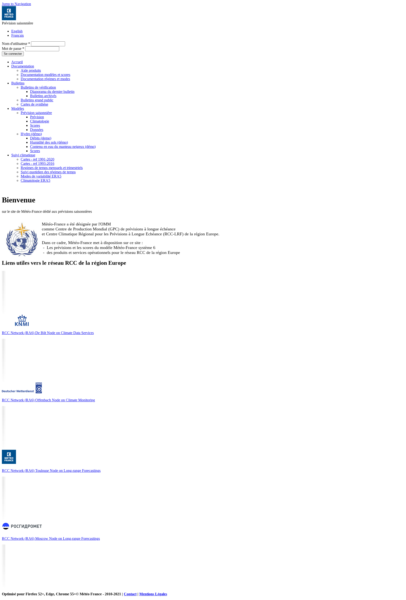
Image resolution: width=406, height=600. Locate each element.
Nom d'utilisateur (16, 44)
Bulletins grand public (37, 100)
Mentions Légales (153, 594)
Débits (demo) (40, 138)
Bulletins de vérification (38, 87)
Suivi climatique (23, 155)
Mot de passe (13, 49)
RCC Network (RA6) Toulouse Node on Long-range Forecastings (51, 471)
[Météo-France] (9, 19)
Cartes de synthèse (34, 104)
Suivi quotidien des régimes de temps (48, 172)
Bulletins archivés (43, 96)
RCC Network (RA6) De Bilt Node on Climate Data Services (48, 333)
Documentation (22, 66)
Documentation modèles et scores (45, 75)
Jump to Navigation (16, 4)
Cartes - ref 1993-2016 (37, 164)
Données (36, 130)
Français (17, 35)
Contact (130, 594)
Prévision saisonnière (36, 113)
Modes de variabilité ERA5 (41, 176)
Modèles (17, 109)
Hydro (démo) (31, 134)
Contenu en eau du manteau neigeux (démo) (63, 147)
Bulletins (17, 83)
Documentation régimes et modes (45, 79)
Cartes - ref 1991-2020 (37, 159)
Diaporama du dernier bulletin (52, 92)
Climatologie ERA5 (35, 180)
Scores (35, 125)
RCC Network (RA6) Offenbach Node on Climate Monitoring (48, 400)
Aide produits (31, 70)
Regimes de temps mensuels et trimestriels (52, 168)
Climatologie (39, 121)
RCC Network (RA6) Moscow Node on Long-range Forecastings (51, 539)
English (17, 31)
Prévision (37, 117)
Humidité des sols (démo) (49, 142)
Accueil (17, 62)
